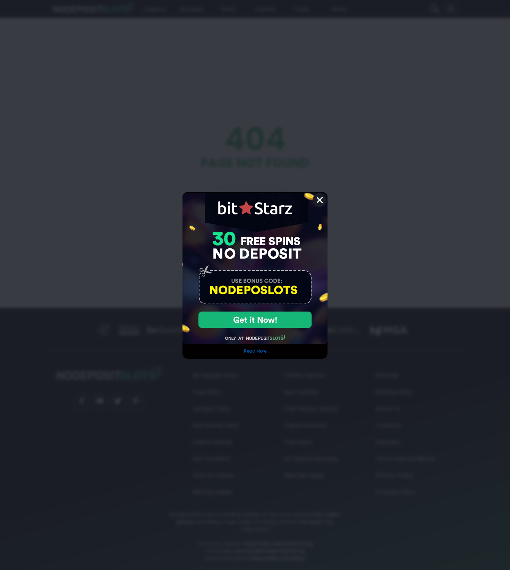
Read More (255, 351)
